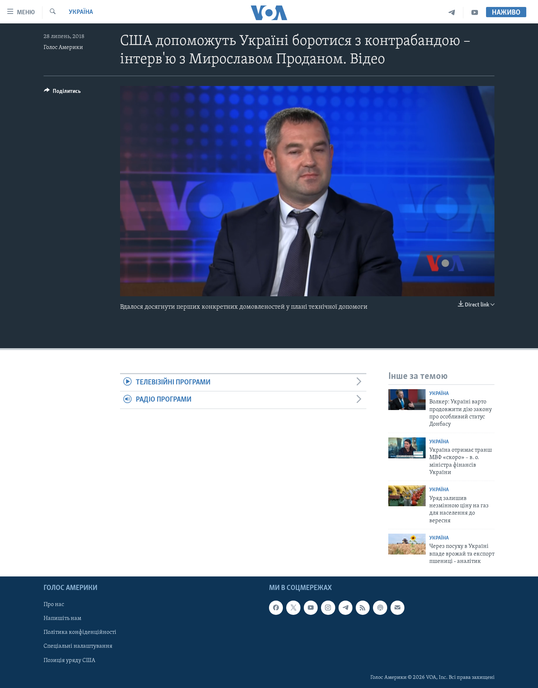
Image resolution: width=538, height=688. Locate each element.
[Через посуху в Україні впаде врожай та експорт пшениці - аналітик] (407, 544)
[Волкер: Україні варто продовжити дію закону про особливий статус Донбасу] (407, 399)
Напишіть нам (62, 618)
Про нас (54, 605)
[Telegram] (451, 12)
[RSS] (363, 607)
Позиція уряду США (69, 660)
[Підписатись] (397, 607)
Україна (81, 12)
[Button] (62, 93)
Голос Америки (63, 47)
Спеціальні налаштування (78, 646)
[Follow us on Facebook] (276, 607)
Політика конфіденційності (80, 632)
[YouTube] (474, 12)
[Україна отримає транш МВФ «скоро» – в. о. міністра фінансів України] (407, 447)
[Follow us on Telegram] (345, 607)
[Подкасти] (380, 607)
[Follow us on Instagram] (328, 607)
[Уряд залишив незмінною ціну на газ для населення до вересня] (407, 495)
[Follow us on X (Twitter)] (293, 607)
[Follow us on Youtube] (311, 607)
